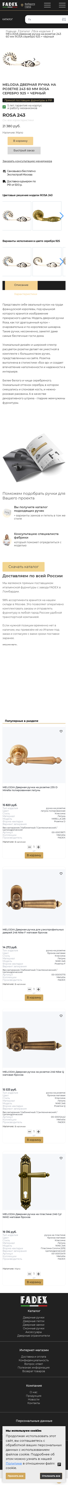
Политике (14, 1463)
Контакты (33, 1403)
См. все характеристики (18, 120)
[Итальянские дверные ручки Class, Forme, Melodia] (9, 5)
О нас (33, 1392)
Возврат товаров (33, 1371)
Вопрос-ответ (33, 1364)
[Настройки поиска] (63, 19)
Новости (33, 1399)
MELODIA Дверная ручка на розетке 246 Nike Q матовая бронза (33, 1073)
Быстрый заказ (24, 150)
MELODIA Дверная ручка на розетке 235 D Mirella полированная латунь (30, 789)
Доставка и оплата (33, 1356)
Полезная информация (34, 1367)
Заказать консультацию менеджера (27, 161)
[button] (61, 216)
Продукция (33, 1395)
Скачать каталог (23, 567)
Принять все (15, 1475)
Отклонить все (51, 1475)
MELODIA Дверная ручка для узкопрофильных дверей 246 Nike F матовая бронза (33, 931)
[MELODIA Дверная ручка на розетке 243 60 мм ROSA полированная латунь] (47, 216)
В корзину (34, 855)
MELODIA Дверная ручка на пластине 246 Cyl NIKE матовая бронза (32, 1215)
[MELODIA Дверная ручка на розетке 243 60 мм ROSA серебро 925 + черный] (16, 216)
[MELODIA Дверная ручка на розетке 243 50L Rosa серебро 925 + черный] (47, 261)
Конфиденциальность (34, 1360)
